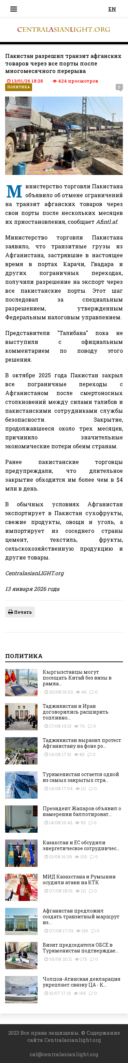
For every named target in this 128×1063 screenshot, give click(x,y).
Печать (22, 612)
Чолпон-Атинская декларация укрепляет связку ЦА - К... (81, 982)
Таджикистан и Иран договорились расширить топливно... (76, 712)
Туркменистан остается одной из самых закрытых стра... (81, 777)
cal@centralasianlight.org (64, 1054)
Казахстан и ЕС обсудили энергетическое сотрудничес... (81, 845)
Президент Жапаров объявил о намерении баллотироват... (82, 811)
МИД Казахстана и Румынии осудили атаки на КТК (79, 879)
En (112, 8)
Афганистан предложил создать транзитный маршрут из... (81, 916)
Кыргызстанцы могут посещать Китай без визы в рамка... (77, 678)
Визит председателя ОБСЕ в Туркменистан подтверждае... (80, 948)
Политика (18, 87)
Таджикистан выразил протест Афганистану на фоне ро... (82, 743)
